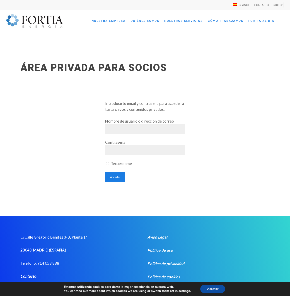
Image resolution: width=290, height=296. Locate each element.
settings (184, 291)
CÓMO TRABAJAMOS (225, 20)
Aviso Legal (157, 237)
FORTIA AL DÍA (261, 20)
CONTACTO (261, 5)
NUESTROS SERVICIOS (183, 20)
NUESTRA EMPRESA (109, 20)
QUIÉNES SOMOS (144, 20)
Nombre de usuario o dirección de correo (139, 121)
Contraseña (115, 142)
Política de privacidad (165, 263)
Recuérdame (121, 163)
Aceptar (212, 289)
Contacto (28, 276)
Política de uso (160, 250)
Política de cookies (163, 277)
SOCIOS (278, 5)
